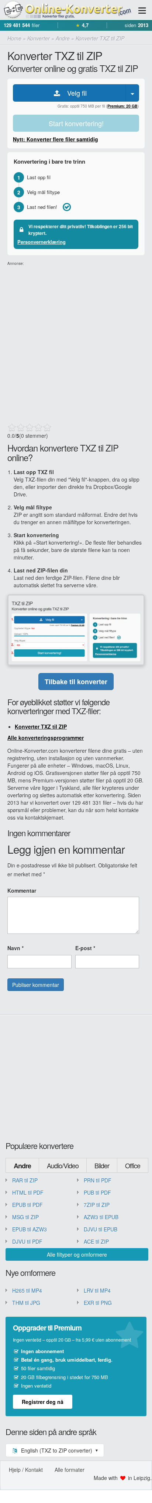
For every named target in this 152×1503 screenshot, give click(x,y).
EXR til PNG (98, 1302)
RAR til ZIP (25, 1180)
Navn (15, 948)
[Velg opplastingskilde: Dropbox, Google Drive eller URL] (132, 93)
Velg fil (74, 93)
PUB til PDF (97, 1192)
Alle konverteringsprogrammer (45, 737)
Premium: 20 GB (122, 106)
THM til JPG (26, 1302)
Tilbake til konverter (76, 681)
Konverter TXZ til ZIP (41, 726)
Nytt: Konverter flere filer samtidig (55, 139)
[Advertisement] (76, 342)
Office (132, 1165)
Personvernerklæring (41, 241)
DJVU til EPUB (100, 1229)
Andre (22, 1166)
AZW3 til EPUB (101, 1217)
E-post (85, 948)
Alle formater (69, 1469)
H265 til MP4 (27, 1290)
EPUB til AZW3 (29, 1229)
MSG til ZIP (25, 1217)
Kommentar (21, 890)
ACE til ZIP (96, 1241)
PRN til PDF (97, 1180)
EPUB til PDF (27, 1204)
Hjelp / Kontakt (26, 1469)
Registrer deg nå (42, 1401)
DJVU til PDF (27, 1241)
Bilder (101, 1165)
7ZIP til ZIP (97, 1204)
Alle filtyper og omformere (77, 1254)
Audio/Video (63, 1165)
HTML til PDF (28, 1192)
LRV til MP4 (97, 1290)
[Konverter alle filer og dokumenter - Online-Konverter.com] (66, 10)
